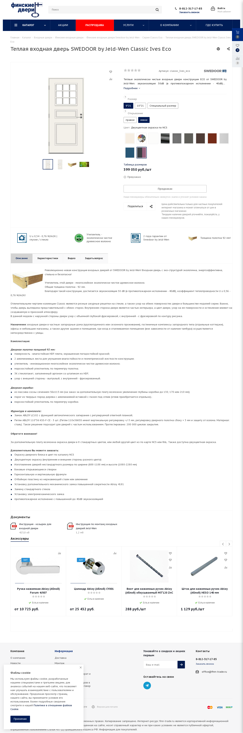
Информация (64, 651)
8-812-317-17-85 (190, 8)
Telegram (147, 685)
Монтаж (60, 663)
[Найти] (157, 9)
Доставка (60, 657)
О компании (17, 657)
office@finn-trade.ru (214, 671)
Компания (17, 651)
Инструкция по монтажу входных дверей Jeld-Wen (96, 526)
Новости (15, 663)
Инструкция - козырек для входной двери (35, 526)
